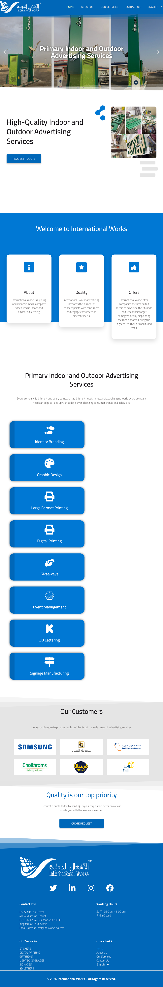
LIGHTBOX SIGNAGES (32, 961)
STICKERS (25, 949)
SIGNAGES (25, 964)
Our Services (109, 6)
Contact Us (133, 6)
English (153, 6)
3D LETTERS (26, 968)
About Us (87, 6)
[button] (4, 52)
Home (70, 6)
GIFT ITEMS (26, 957)
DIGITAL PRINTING (29, 953)
